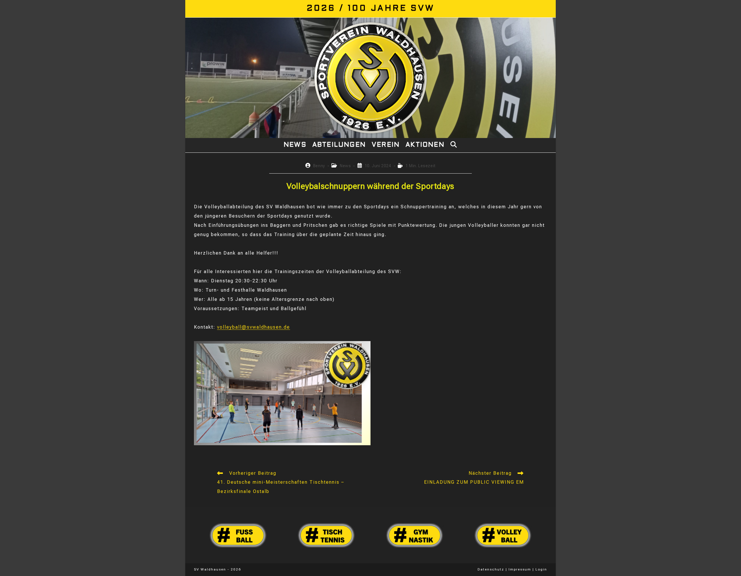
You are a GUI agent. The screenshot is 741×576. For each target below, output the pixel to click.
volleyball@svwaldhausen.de (253, 327)
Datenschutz (491, 569)
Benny (319, 165)
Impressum (520, 569)
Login (541, 569)
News (345, 165)
